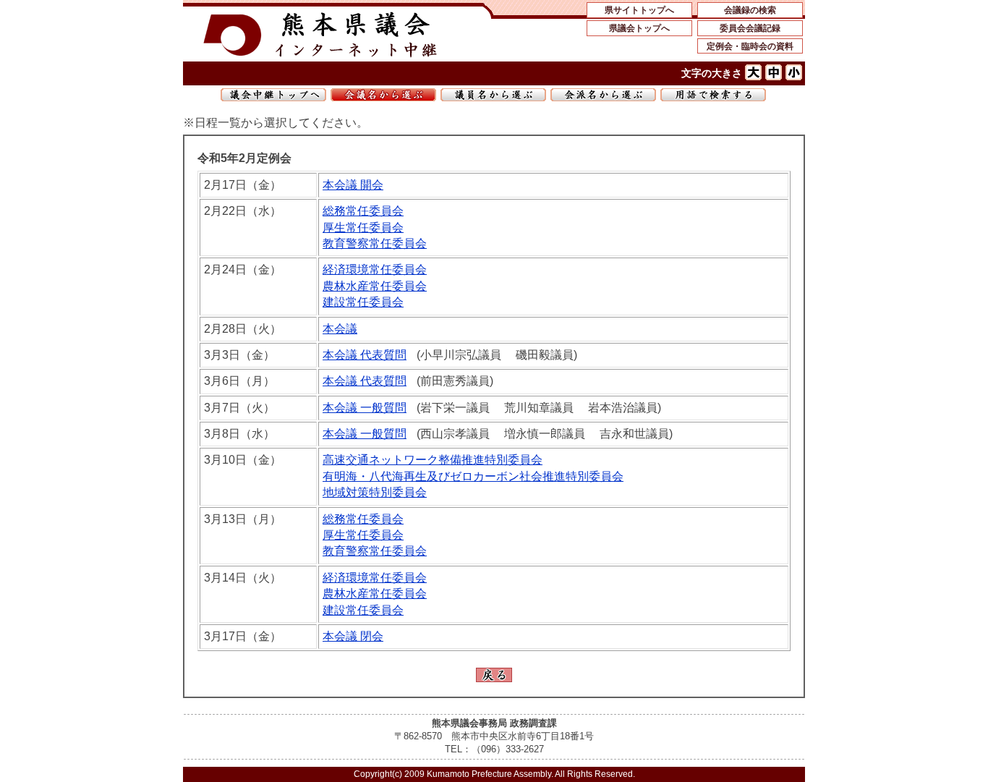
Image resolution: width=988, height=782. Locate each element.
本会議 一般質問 (364, 407)
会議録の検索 (750, 10)
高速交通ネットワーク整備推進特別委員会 (432, 460)
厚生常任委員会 (363, 227)
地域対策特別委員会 (375, 492)
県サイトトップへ (639, 10)
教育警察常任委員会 (375, 243)
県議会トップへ (639, 28)
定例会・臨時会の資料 (750, 46)
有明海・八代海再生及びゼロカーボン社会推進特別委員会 (473, 476)
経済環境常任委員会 (375, 269)
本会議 (340, 329)
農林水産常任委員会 (375, 286)
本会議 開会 (353, 185)
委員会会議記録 (750, 28)
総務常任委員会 (363, 211)
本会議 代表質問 (364, 355)
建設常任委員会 (363, 302)
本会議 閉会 (353, 636)
